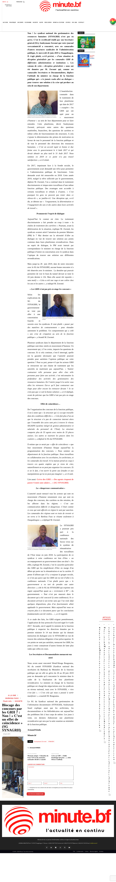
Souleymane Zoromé (40, 741)
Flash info (7, 701)
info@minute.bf (93, 843)
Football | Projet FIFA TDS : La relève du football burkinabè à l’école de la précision (114, 693)
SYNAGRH (51, 741)
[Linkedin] (51, 847)
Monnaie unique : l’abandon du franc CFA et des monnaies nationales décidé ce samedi (38, 757)
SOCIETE (18, 701)
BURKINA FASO (12, 698)
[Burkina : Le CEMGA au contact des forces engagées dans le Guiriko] (99, 624)
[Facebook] (46, 847)
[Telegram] (55, 847)
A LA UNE (12, 695)
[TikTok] (60, 847)
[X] (64, 847)
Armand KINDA (35, 748)
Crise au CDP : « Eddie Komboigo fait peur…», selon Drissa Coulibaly (61, 757)
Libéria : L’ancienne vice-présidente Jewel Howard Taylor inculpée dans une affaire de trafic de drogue (109, 709)
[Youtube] (69, 847)
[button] (21, 2)
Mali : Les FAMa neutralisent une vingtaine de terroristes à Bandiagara (104, 683)
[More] (21, 734)
